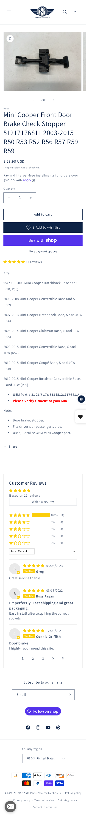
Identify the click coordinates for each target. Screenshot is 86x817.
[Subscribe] (69, 694)
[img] (34, 565)
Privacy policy (21, 800)
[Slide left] (33, 100)
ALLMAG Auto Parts (25, 793)
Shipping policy (67, 800)
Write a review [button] (43, 501)
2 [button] (33, 658)
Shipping (8, 167)
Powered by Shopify (49, 793)
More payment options (43, 251)
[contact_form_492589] (10, 806)
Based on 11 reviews (24, 495)
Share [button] (13, 446)
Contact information (45, 807)
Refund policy (73, 793)
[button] (9, 12)
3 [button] (43, 658)
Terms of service (44, 800)
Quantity (9, 189)
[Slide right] (53, 100)
